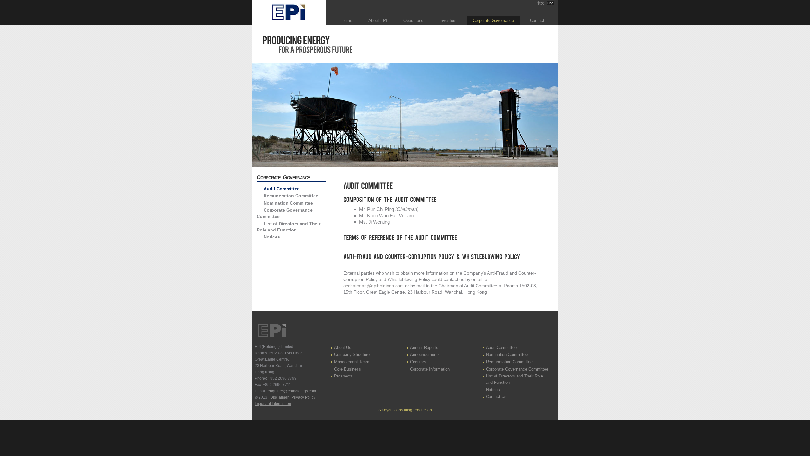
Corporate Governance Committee (517, 369)
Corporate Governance (493, 20)
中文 (540, 3)
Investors (448, 20)
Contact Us (496, 396)
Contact (537, 20)
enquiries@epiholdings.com (292, 391)
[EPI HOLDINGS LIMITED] (289, 12)
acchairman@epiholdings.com (373, 285)
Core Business (347, 369)
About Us (342, 347)
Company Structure (352, 354)
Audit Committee (282, 188)
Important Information (273, 404)
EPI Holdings (272, 330)
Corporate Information (430, 369)
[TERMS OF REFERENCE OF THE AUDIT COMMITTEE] (443, 238)
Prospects (343, 376)
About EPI (377, 20)
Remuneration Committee (291, 195)
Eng (550, 3)
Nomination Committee (288, 203)
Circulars (418, 361)
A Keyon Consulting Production (405, 410)
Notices (272, 236)
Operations (413, 20)
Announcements (425, 354)
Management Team (351, 361)
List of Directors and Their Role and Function (514, 379)
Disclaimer (279, 397)
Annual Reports (424, 347)
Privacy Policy (303, 397)
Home (346, 20)
